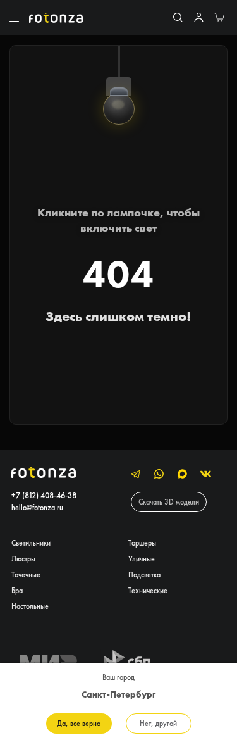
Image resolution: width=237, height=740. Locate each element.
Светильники (31, 543)
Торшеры (142, 543)
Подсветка (144, 574)
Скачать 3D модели (168, 501)
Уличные (141, 558)
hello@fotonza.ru (37, 507)
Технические (147, 590)
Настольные (30, 606)
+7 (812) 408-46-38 (43, 495)
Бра (17, 590)
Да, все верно (78, 723)
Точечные (25, 574)
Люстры (23, 558)
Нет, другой (158, 723)
